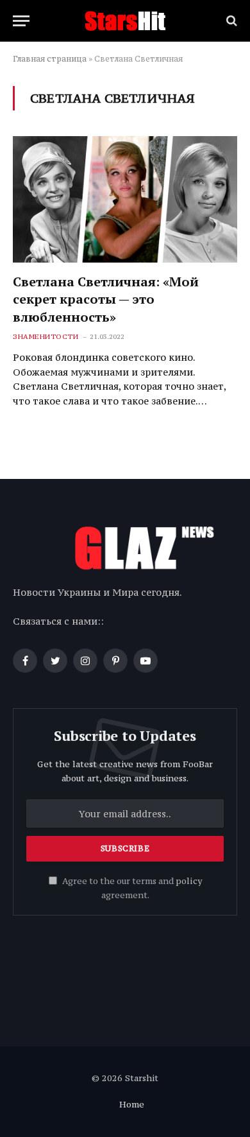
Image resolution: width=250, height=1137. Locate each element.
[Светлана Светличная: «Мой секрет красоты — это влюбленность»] (125, 199)
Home (131, 1104)
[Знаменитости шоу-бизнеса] (125, 21)
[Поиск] (230, 20)
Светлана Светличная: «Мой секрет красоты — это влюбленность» (106, 299)
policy (189, 881)
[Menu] (21, 20)
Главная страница (50, 59)
